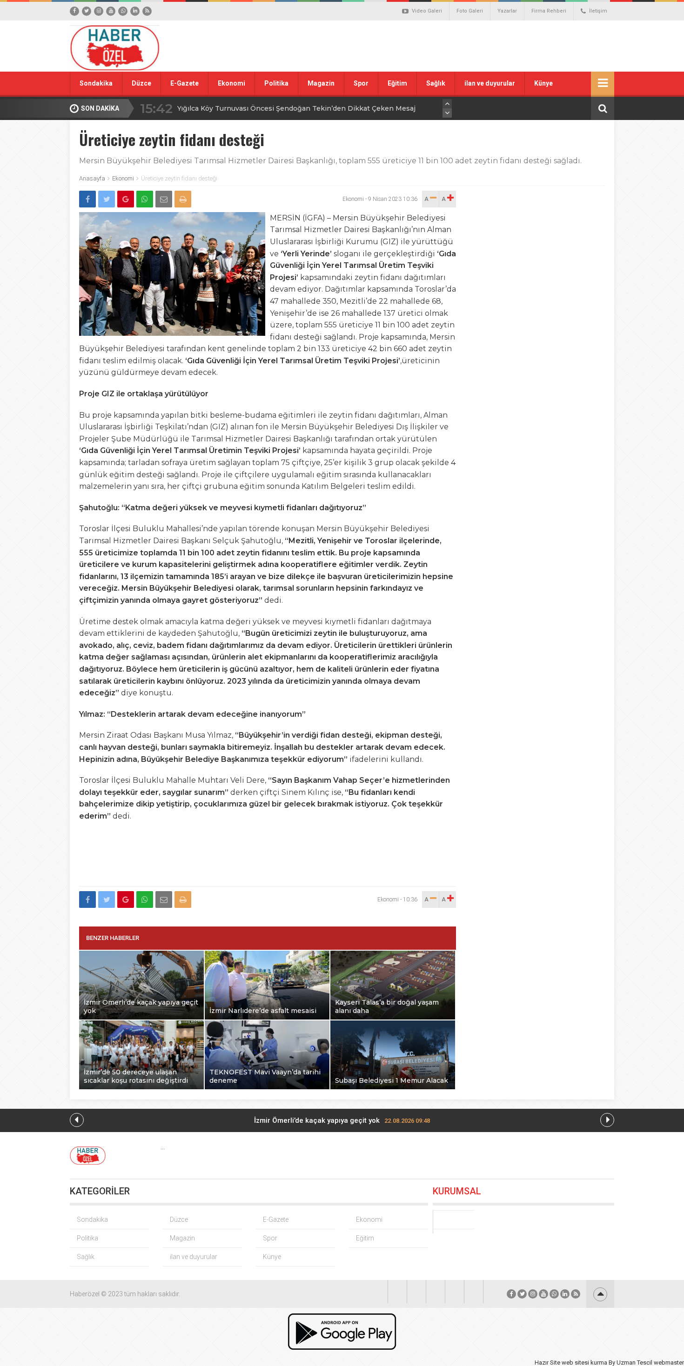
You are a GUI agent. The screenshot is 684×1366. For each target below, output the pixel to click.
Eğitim (397, 83)
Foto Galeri (469, 11)
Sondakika (96, 83)
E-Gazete (184, 83)
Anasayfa (92, 178)
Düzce (141, 83)
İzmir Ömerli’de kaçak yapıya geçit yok (342, 1120)
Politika (276, 83)
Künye (543, 83)
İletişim (598, 11)
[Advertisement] (446, 46)
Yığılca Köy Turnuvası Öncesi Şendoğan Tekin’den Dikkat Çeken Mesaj (296, 108)
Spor (361, 83)
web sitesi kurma (584, 1362)
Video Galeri (427, 11)
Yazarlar (507, 11)
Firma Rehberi (548, 11)
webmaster (669, 1362)
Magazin (321, 83)
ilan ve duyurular (489, 83)
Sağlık (435, 83)
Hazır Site (547, 1362)
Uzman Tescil (634, 1362)
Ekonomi (231, 83)
